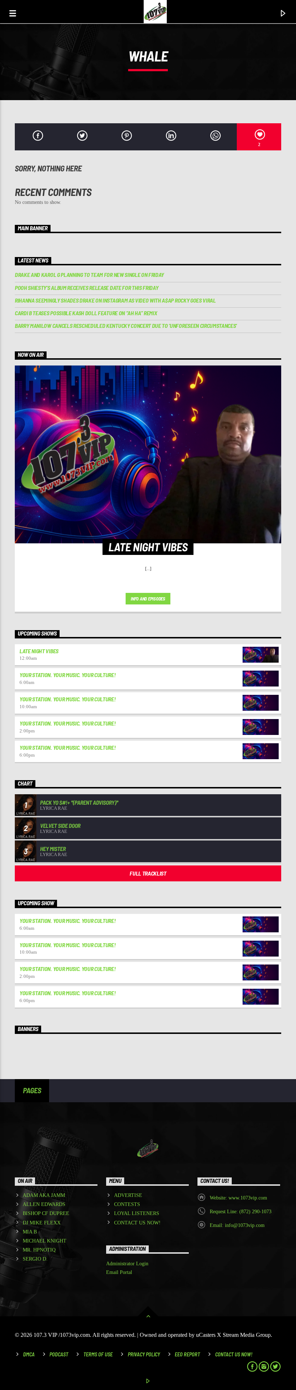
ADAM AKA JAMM (44, 1195)
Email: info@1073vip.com (237, 1225)
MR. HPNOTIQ (39, 1250)
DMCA (29, 1354)
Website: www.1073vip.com (238, 1198)
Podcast (58, 1354)
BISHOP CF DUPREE (46, 1213)
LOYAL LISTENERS (136, 1213)
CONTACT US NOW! (137, 1223)
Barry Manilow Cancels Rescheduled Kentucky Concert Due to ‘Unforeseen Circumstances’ (126, 325)
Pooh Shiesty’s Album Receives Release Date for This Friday (86, 287)
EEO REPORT (187, 1354)
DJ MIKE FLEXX (42, 1223)
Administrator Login (127, 1263)
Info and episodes (148, 599)
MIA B (30, 1232)
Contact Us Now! (233, 1354)
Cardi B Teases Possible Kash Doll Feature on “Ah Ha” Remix (86, 312)
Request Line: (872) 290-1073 (240, 1211)
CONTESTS (127, 1204)
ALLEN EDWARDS (44, 1204)
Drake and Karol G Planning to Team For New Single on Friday (89, 274)
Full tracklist (148, 873)
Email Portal (119, 1272)
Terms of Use (98, 1354)
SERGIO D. (35, 1259)
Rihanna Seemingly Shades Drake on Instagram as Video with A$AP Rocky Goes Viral (115, 300)
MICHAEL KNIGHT (44, 1241)
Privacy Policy (144, 1354)
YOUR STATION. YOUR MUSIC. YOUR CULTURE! (67, 674)
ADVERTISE (128, 1195)
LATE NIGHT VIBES (38, 650)
